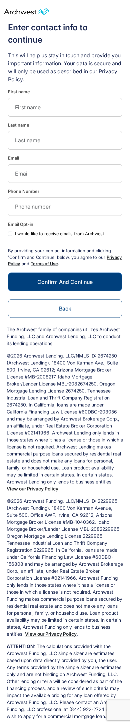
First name (19, 91)
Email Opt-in (20, 224)
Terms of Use (44, 263)
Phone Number (23, 191)
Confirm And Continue (65, 282)
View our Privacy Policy (32, 488)
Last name (18, 125)
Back (65, 308)
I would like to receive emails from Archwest (59, 233)
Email (13, 158)
